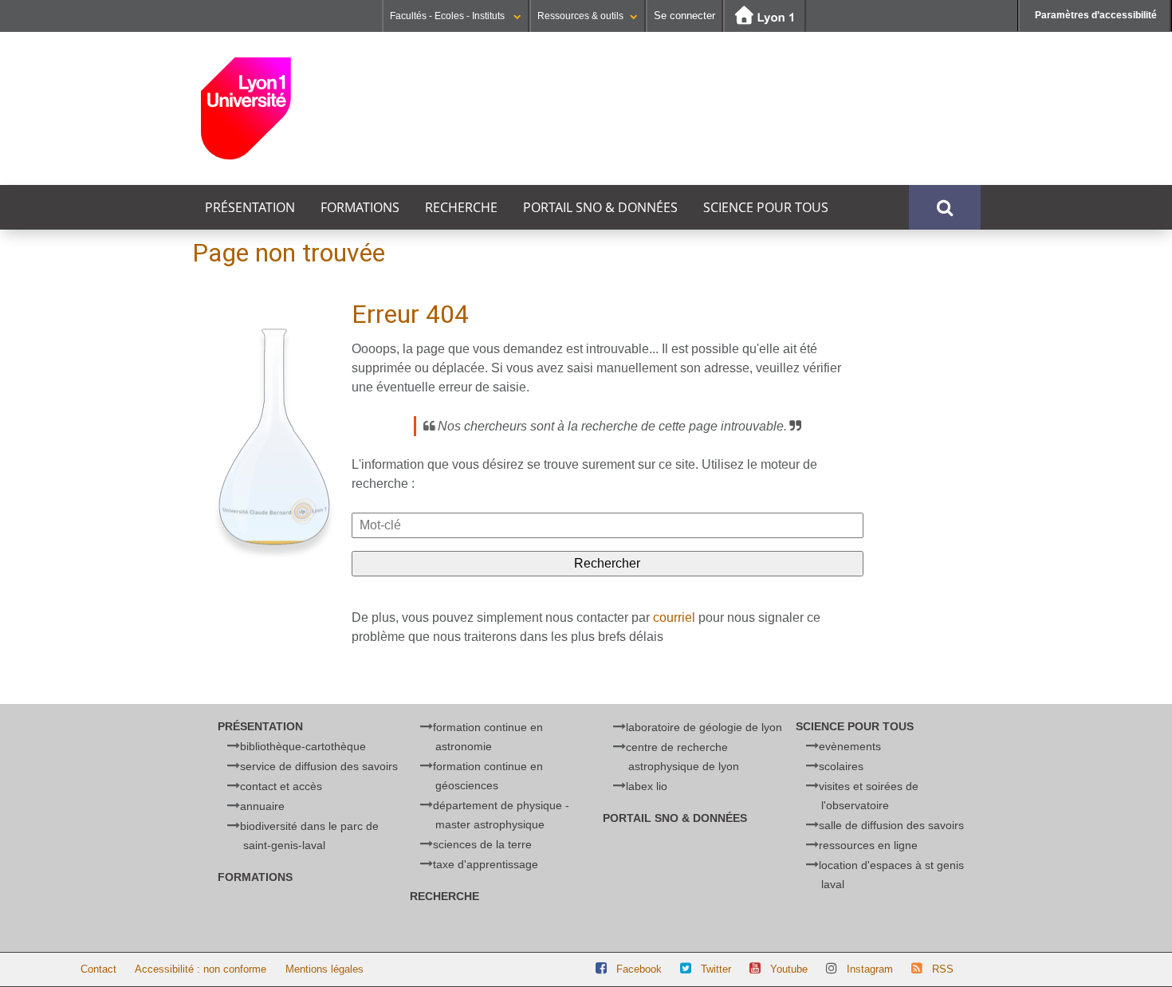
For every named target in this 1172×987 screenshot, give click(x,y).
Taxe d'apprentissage (485, 864)
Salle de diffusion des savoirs (891, 825)
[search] (608, 525)
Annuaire (262, 806)
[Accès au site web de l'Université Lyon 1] (764, 16)
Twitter (716, 969)
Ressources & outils (580, 16)
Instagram (870, 969)
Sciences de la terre (482, 844)
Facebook (639, 969)
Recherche (461, 207)
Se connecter (684, 16)
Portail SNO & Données (600, 207)
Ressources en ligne (868, 845)
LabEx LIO (646, 786)
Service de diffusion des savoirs (319, 766)
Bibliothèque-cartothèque (303, 746)
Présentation (250, 207)
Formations (360, 207)
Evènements (850, 746)
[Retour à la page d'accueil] (303, 108)
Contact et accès (281, 786)
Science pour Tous (765, 207)
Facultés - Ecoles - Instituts (448, 16)
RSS (943, 969)
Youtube (789, 969)
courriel (674, 617)
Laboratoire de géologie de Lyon (704, 727)
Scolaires (841, 766)
